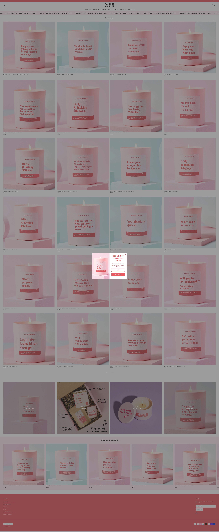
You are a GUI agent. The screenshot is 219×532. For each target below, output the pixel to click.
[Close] (125, 254)
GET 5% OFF (118, 274)
